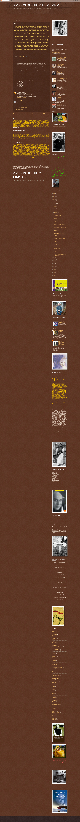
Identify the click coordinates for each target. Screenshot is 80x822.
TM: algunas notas (57, 213)
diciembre (55, 212)
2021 (54, 269)
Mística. (53, 685)
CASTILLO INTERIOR (57, 340)
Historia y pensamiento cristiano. (57, 667)
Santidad (53, 708)
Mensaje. (53, 679)
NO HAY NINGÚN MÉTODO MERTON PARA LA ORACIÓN (61, 58)
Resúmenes (54, 707)
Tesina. (53, 714)
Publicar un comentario (19, 109)
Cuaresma (53, 653)
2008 (54, 193)
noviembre (56, 211)
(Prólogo (53, 630)
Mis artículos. (54, 683)
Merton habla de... (55, 682)
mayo (55, 206)
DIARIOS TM (54, 656)
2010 (54, 196)
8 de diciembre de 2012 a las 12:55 (22, 97)
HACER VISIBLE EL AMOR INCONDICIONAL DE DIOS (61, 322)
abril (55, 205)
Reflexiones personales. (56, 704)
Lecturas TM (54, 672)
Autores (53, 635)
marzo (55, 203)
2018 (54, 265)
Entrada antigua (46, 113)
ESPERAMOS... (56, 240)
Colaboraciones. (54, 645)
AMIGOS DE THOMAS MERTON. (37, 5)
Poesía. (53, 696)
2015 (54, 260)
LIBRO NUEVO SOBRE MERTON (59, 224)
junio (55, 208)
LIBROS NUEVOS (57, 248)
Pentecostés (54, 694)
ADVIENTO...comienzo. (58, 215)
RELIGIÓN (55, 251)
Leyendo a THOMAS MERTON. (62, 78)
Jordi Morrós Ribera (20, 100)
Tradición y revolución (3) (56, 52)
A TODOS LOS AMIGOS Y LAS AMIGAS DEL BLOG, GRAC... (59, 246)
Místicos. (53, 686)
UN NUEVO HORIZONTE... (58, 219)
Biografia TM (54, 641)
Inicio (33, 113)
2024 (54, 274)
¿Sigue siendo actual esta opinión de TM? (61, 72)
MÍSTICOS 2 (56, 230)
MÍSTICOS (55, 228)
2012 (54, 199)
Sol (17, 91)
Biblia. (53, 639)
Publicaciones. (54, 700)
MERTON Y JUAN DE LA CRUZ (59, 233)
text (52, 715)
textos (53, 716)
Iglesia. (53, 668)
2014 (54, 259)
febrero (55, 202)
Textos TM (54, 718)
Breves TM (54, 642)
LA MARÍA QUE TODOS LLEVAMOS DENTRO (60, 65)
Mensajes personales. (55, 681)
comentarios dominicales (56, 650)
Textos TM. (54, 719)
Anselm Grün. (54, 634)
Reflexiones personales (56, 703)
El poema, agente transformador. (59, 98)
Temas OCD (54, 711)
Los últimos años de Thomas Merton (60, 227)
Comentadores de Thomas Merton (57, 646)
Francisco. (54, 663)
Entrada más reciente (17, 113)
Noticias (53, 690)
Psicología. (54, 697)
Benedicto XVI (54, 638)
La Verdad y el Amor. (60, 104)
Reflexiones (54, 701)
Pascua (53, 693)
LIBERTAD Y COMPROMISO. (59, 237)
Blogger (46, 819)
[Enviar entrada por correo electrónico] (26, 56)
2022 (54, 271)
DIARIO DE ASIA (56, 221)
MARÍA (55, 225)
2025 (54, 275)
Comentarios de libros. (55, 649)
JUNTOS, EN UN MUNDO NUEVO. (59, 243)
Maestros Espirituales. (55, 678)
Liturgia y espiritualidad (55, 675)
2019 (54, 266)
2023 (54, 272)
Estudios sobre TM (55, 661)
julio (55, 209)
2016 (54, 262)
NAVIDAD (55, 241)
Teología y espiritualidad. (56, 712)
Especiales (54, 660)
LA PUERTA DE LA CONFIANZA (58, 330)
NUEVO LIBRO (56, 231)
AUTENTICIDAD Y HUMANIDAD (59, 222)
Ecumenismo (54, 657)
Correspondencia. (55, 652)
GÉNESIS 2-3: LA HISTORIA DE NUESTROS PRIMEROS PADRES (61, 332)
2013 (54, 257)
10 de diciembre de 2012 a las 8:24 (22, 107)
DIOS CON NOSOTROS (58, 244)
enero (55, 200)
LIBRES (55, 218)
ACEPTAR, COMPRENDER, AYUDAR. (60, 238)
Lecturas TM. (54, 674)
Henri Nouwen (54, 664)
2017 (54, 263)
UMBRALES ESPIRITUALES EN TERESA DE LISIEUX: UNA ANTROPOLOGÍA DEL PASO (61, 343)
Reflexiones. (54, 705)
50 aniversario (54, 631)
